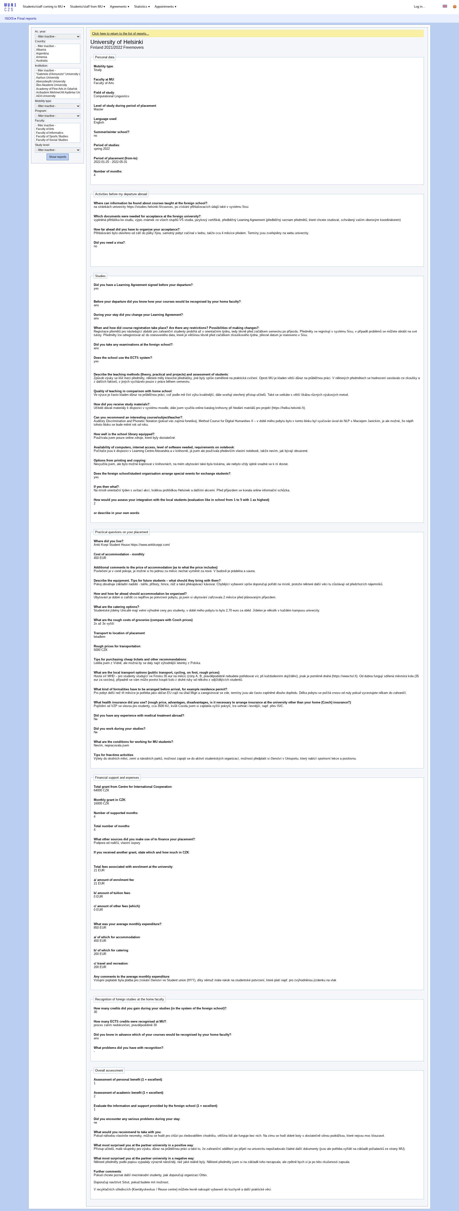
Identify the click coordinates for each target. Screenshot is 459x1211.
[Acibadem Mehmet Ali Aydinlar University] (58, 92)
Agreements (118, 6)
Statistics (140, 6)
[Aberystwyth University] (58, 81)
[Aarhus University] (58, 78)
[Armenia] (58, 57)
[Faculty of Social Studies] (58, 140)
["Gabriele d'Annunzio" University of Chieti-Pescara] (58, 74)
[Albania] (58, 50)
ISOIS (9, 18)
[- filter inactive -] (58, 46)
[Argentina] (58, 53)
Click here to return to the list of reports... (120, 33)
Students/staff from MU (86, 6)
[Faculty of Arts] (58, 129)
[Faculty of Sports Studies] (58, 136)
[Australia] (58, 61)
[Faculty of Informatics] (58, 133)
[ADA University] (58, 96)
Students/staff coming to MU (43, 6)
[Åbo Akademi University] (58, 85)
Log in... (419, 6)
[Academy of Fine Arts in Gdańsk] (58, 89)
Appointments (164, 6)
